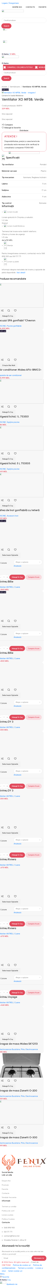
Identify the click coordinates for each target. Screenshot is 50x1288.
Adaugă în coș (17, 577)
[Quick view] (9, 310)
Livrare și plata (7, 1215)
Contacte (5, 1193)
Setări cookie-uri (15, 1271)
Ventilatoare (15, 87)
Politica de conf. (8, 1211)
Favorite (5, 1189)
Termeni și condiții (9, 1207)
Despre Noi (6, 1181)
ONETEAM (6, 1265)
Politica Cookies (8, 1219)
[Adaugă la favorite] (15, 310)
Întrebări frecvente (9, 1197)
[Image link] (24, 1163)
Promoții (5, 1185)
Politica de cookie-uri (22, 1265)
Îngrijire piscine (13, 422)
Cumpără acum (33, 577)
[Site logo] (13, 14)
